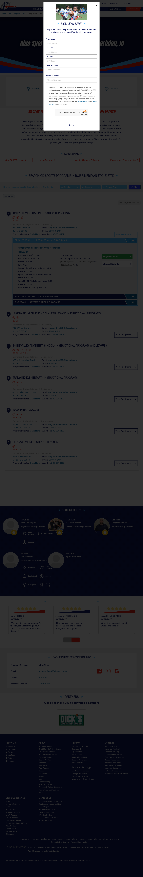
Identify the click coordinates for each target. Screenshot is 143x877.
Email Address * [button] (52, 65)
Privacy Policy (83, 101)
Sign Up (71, 125)
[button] (73, 96)
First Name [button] (50, 39)
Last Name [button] (50, 48)
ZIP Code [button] (50, 56)
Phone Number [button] (52, 76)
